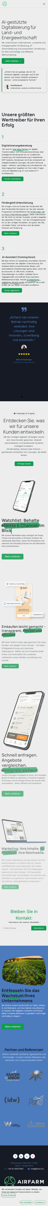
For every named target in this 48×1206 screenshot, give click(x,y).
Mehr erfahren (10, 233)
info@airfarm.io (37, 1169)
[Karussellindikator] (22, 396)
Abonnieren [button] (39, 928)
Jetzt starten (12, 61)
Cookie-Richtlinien (8, 1195)
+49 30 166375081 (15, 1169)
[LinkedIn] (21, 1156)
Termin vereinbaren (12, 179)
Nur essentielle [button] (26, 1202)
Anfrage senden (24, 464)
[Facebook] (15, 1156)
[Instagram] (32, 1156)
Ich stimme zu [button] (40, 1202)
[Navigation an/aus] (44, 3)
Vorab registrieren (12, 290)
